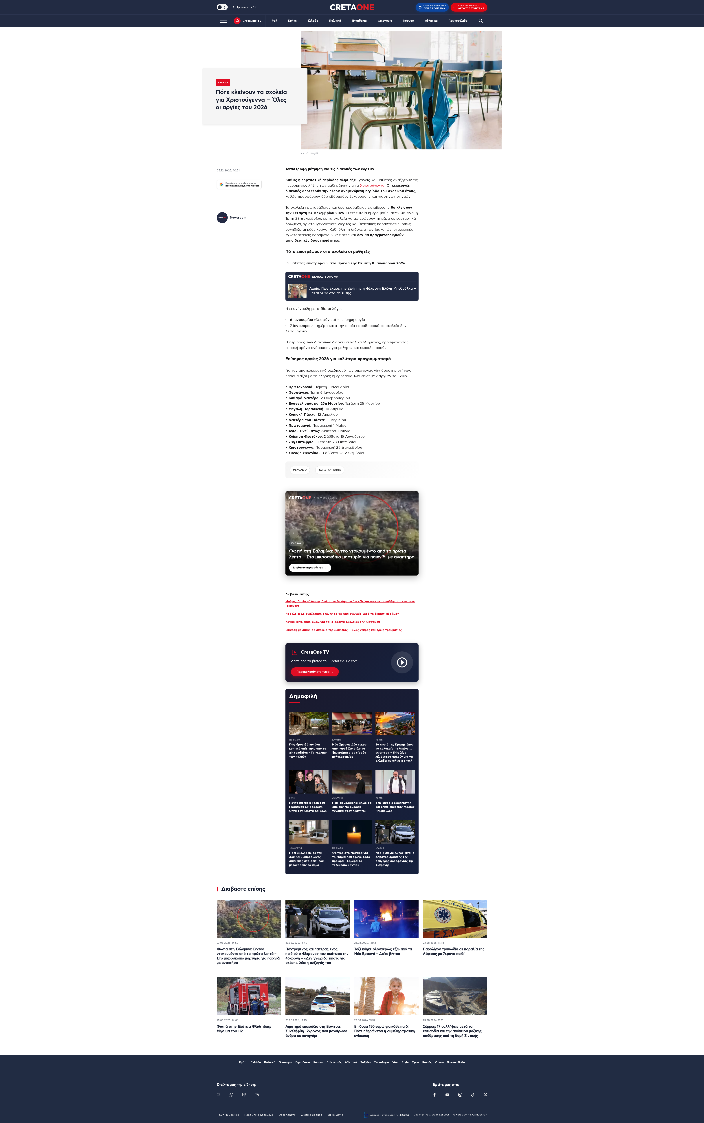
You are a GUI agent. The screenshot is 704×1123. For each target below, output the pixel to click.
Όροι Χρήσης (287, 1115)
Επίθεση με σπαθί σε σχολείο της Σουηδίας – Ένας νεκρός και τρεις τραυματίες (343, 630)
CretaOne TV (252, 20)
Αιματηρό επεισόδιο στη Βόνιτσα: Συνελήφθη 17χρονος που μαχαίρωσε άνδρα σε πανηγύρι (316, 1031)
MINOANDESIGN (477, 1115)
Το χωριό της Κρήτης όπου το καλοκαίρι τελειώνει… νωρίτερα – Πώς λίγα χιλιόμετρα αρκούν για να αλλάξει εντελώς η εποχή (394, 752)
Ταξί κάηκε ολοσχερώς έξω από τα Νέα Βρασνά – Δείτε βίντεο (383, 952)
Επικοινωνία (335, 1115)
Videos (439, 1062)
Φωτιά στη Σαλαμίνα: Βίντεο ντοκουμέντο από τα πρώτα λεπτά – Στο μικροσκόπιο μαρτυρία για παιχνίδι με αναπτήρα (248, 956)
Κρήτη (292, 20)
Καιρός (427, 1062)
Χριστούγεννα (372, 185)
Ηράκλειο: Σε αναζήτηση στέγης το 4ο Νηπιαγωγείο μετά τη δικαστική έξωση (342, 613)
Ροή (274, 20)
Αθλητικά (431, 20)
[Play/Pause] (352, 533)
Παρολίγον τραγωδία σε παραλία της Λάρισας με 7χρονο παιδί (454, 952)
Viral (395, 1062)
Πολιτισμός (334, 1062)
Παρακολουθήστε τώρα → (314, 671)
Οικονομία (385, 20)
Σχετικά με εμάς (311, 1115)
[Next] (410, 533)
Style (405, 1062)
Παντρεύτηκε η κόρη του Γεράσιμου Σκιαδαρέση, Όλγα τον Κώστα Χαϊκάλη (308, 806)
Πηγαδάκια (359, 20)
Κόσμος (408, 20)
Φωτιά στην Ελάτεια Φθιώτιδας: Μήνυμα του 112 (244, 1029)
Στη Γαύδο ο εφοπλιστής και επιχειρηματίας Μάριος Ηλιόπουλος (395, 806)
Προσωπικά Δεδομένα (258, 1115)
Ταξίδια (365, 1062)
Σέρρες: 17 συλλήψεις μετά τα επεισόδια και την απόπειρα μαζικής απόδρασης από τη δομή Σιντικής (452, 1031)
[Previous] (293, 533)
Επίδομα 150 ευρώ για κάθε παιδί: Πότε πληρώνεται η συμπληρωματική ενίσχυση (384, 1031)
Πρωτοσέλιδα (458, 20)
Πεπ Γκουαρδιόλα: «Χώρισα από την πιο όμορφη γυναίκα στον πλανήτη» (352, 806)
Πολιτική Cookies (228, 1115)
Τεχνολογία (381, 1062)
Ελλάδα (313, 20)
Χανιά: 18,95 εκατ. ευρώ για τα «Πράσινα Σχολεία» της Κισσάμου (332, 621)
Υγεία (415, 1062)
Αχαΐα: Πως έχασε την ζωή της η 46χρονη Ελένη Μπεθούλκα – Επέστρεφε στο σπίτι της (362, 291)
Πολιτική (335, 20)
